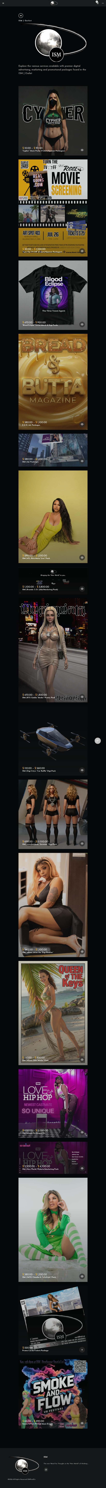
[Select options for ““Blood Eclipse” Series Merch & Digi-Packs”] (82, 324)
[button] (82, 1350)
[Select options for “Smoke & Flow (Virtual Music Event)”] (82, 1423)
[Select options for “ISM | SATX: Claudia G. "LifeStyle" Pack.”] (82, 1276)
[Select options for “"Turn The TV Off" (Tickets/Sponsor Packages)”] (82, 251)
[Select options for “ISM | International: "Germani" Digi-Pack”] (82, 843)
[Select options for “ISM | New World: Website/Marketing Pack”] (82, 1168)
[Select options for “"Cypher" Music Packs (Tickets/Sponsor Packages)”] (82, 150)
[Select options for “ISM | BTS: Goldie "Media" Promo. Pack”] (82, 697)
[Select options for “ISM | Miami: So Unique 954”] (82, 1132)
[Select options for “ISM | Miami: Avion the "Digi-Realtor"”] (82, 951)
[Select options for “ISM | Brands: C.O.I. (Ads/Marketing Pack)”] (82, 589)
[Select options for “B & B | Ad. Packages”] (82, 424)
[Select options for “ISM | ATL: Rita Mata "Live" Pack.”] (82, 557)
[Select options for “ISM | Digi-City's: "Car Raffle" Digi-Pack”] (82, 770)
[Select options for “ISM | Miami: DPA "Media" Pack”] (82, 1060)
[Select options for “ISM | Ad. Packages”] (82, 461)
